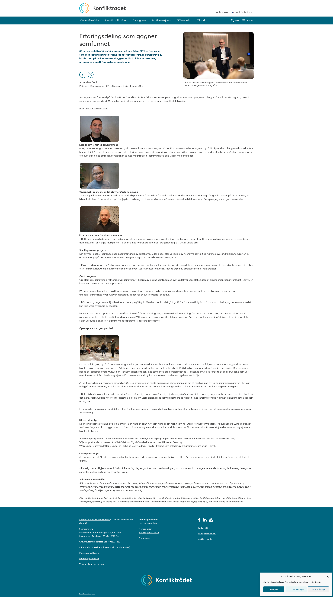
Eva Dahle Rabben (148, 523)
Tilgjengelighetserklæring (91, 564)
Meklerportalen (205, 539)
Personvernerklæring (89, 553)
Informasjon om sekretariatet (93, 547)
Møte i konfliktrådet (116, 20)
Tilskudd (201, 20)
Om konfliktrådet (89, 20)
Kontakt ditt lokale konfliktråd (94, 519)
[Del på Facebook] (82, 76)
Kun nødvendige (296, 589)
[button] (327, 576)
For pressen (144, 538)
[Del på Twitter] (91, 76)
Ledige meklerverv (207, 533)
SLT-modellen (184, 20)
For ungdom (139, 20)
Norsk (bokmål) (242, 12)
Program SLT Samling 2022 (93, 108)
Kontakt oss (221, 12)
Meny (249, 20)
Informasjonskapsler (89, 558)
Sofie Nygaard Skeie (149, 532)
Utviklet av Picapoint (87, 594)
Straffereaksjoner (161, 20)
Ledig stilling (204, 528)
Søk (237, 20)
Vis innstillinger (318, 589)
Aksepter (274, 589)
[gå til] (199, 520)
